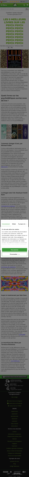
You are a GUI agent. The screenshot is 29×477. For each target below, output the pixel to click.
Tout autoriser (14, 249)
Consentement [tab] (6, 224)
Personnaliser (13, 254)
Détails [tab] (14, 224)
